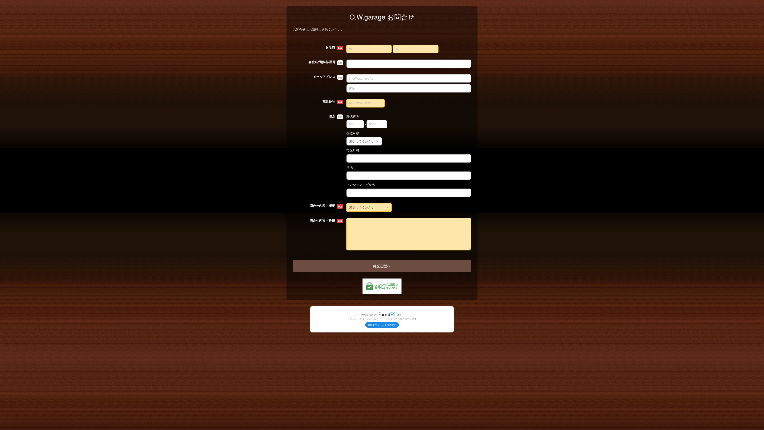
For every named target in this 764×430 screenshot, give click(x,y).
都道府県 (352, 133)
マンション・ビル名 (360, 184)
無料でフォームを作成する (382, 324)
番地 (349, 167)
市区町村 (352, 150)
